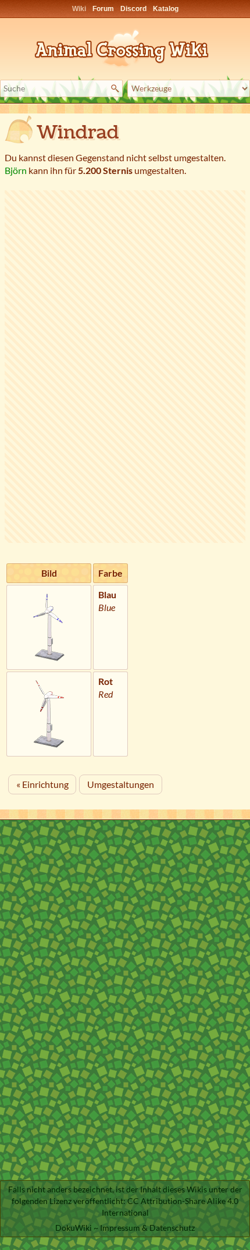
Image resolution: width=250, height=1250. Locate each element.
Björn (16, 170)
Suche (116, 88)
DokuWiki (73, 1228)
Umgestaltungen (120, 784)
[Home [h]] (125, 46)
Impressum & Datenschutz (147, 1228)
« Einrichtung (42, 784)
